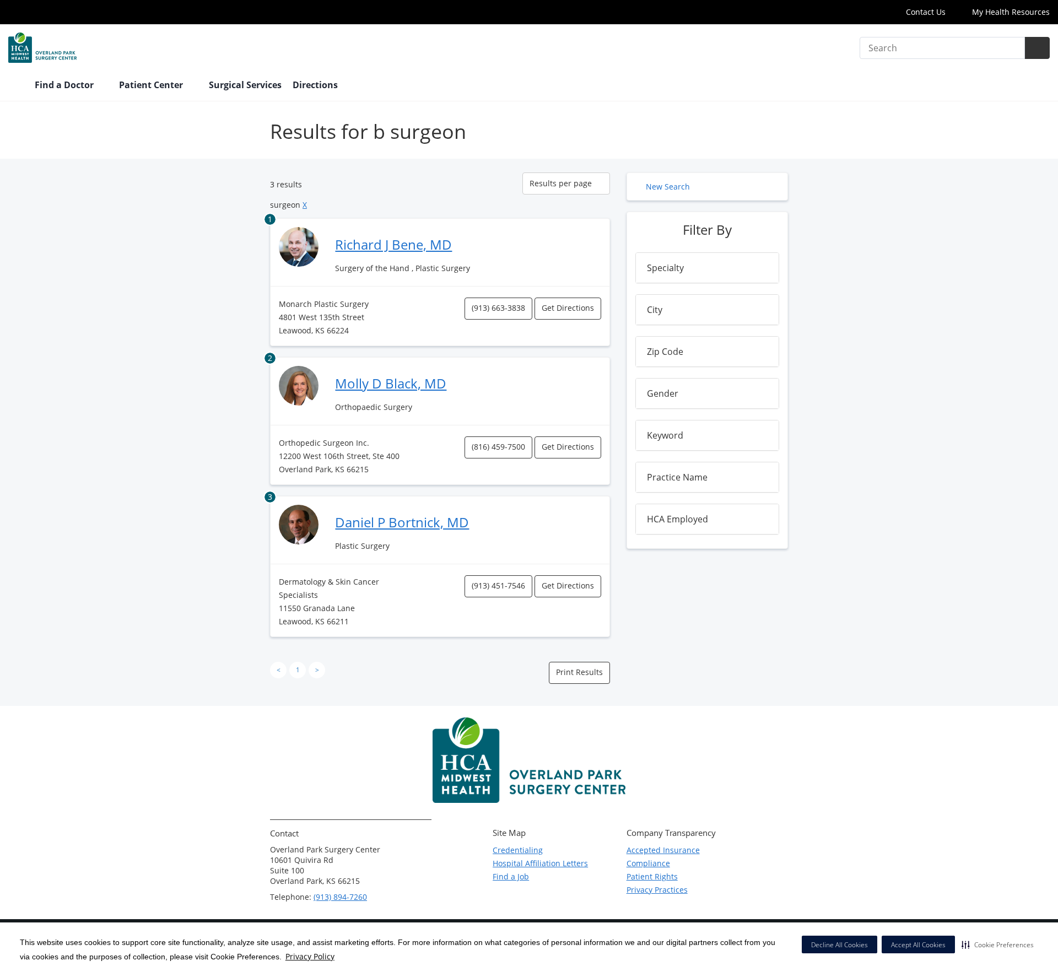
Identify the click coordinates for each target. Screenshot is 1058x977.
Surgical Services (245, 85)
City (654, 310)
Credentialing (518, 850)
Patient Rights (652, 876)
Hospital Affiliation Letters (540, 863)
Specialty (665, 268)
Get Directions (568, 308)
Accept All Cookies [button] (918, 944)
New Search (668, 186)
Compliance (648, 863)
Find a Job (511, 876)
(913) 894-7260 (340, 897)
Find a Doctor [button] (65, 85)
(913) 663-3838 (498, 308)
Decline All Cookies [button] (839, 944)
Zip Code (665, 352)
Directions (315, 85)
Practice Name (677, 477)
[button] (997, 944)
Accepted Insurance (663, 850)
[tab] (707, 268)
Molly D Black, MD (390, 383)
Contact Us (926, 12)
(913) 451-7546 (498, 585)
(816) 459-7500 (498, 446)
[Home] (16, 86)
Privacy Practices (657, 889)
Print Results (579, 672)
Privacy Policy (309, 956)
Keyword (665, 435)
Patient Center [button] (152, 85)
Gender (662, 393)
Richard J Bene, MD (393, 244)
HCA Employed (677, 519)
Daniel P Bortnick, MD (402, 522)
